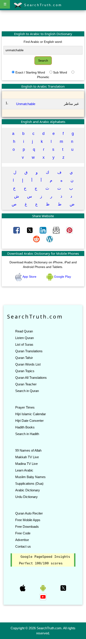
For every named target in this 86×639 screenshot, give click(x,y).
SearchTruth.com (42, 5)
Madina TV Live (26, 464)
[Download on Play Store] (43, 588)
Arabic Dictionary (27, 490)
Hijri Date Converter (29, 420)
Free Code (22, 533)
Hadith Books (25, 427)
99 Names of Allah (28, 450)
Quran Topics (24, 371)
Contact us (23, 546)
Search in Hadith (27, 434)
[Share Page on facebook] (17, 230)
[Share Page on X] (30, 230)
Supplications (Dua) (29, 483)
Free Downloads (27, 526)
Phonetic (43, 77)
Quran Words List (28, 364)
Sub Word (60, 72)
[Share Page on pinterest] (69, 230)
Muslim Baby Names (30, 477)
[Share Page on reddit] (37, 239)
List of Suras (24, 344)
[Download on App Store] (23, 588)
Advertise (22, 540)
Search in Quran (27, 391)
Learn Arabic (24, 470)
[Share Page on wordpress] (49, 239)
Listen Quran (24, 338)
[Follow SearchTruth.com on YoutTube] (43, 596)
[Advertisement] (43, 20)
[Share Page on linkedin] (43, 230)
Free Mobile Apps (27, 520)
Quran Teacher (26, 384)
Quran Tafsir (24, 358)
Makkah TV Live (27, 457)
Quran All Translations (31, 377)
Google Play (62, 276)
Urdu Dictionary (26, 497)
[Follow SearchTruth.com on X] (63, 588)
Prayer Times (25, 407)
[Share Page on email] (57, 230)
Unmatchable (25, 104)
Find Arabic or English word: (43, 41)
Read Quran (24, 331)
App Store (29, 276)
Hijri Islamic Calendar (30, 414)
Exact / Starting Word (30, 72)
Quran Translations (29, 351)
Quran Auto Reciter (29, 513)
